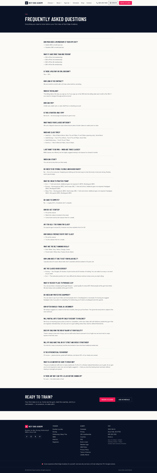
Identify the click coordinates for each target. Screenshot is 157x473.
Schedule (76, 3)
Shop (82, 3)
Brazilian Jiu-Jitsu (58, 429)
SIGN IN (114, 3)
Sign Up (66, 3)
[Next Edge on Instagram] (31, 436)
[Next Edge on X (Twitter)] (35, 436)
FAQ (81, 439)
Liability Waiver (84, 454)
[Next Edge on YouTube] (39, 436)
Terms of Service (85, 452)
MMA (54, 437)
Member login (84, 444)
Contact (88, 3)
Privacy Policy (84, 449)
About (58, 3)
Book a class (107, 400)
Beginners (56, 442)
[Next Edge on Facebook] (26, 436)
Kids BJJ (55, 439)
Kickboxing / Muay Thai (60, 434)
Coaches (83, 437)
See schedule (124, 400)
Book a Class (125, 3)
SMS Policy (83, 447)
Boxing (55, 432)
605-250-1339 (102, 3)
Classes (50, 3)
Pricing (82, 432)
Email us (110, 437)
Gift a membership (85, 434)
